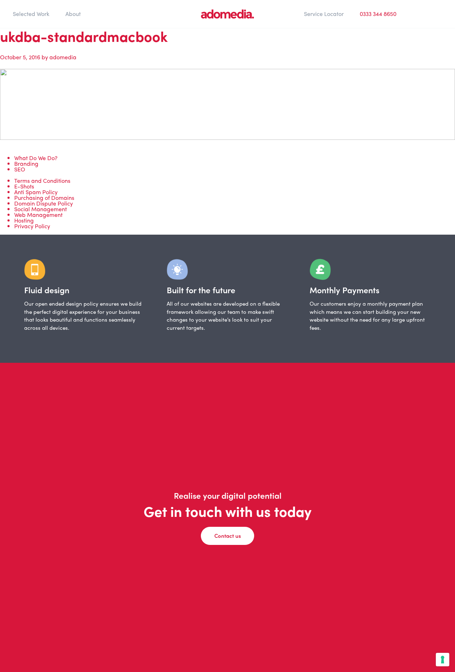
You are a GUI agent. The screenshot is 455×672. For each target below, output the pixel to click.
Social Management (40, 209)
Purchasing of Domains (44, 197)
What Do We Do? (36, 158)
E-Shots (24, 186)
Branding (26, 163)
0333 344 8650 (378, 14)
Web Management (38, 215)
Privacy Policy (32, 226)
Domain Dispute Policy (43, 203)
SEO (19, 169)
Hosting (24, 220)
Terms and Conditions (42, 180)
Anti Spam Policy (36, 192)
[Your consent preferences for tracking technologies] (442, 659)
